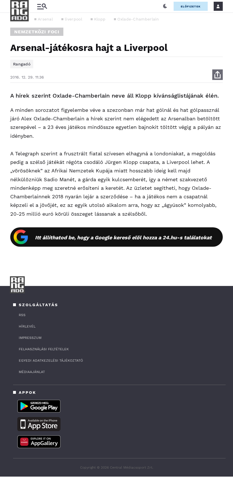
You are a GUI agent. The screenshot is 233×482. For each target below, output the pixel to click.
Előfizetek (191, 6)
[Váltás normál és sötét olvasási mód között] (165, 6)
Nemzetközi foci (36, 31)
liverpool (73, 19)
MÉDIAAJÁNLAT (32, 372)
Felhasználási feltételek (44, 349)
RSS (22, 315)
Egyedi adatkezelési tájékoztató (51, 360)
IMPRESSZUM (30, 338)
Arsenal (45, 19)
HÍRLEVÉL (27, 326)
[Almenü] (42, 6)
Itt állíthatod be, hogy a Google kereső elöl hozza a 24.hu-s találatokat (123, 237)
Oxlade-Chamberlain (138, 19)
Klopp (100, 19)
